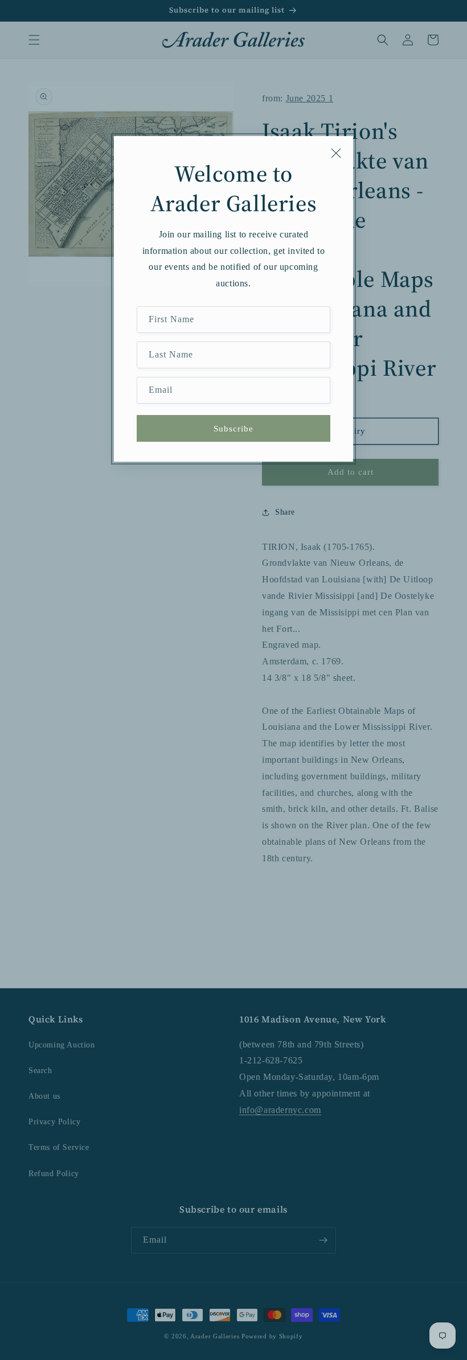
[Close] (336, 153)
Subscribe (233, 428)
